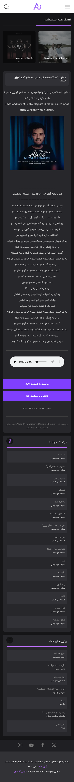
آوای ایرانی (42, 767)
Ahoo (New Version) (27, 424)
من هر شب (58, 539)
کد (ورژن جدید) (57, 515)
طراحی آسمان (20, 772)
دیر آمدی (60, 726)
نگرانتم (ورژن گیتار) (55, 551)
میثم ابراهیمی (33, 428)
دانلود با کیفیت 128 (37, 396)
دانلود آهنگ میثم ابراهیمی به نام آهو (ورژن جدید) (40, 79)
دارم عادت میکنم (56, 667)
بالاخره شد (58, 503)
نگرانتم (58, 574)
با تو (62, 702)
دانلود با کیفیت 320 (37, 384)
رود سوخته (58, 679)
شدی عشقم (58, 621)
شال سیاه (58, 610)
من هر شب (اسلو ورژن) (53, 527)
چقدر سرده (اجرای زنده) (53, 714)
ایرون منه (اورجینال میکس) (51, 690)
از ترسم (58, 456)
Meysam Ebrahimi (47, 424)
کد (58, 562)
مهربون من (58, 480)
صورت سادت (59, 655)
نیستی (58, 492)
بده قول (58, 586)
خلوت (58, 598)
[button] (6, 8)
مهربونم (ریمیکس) (55, 468)
